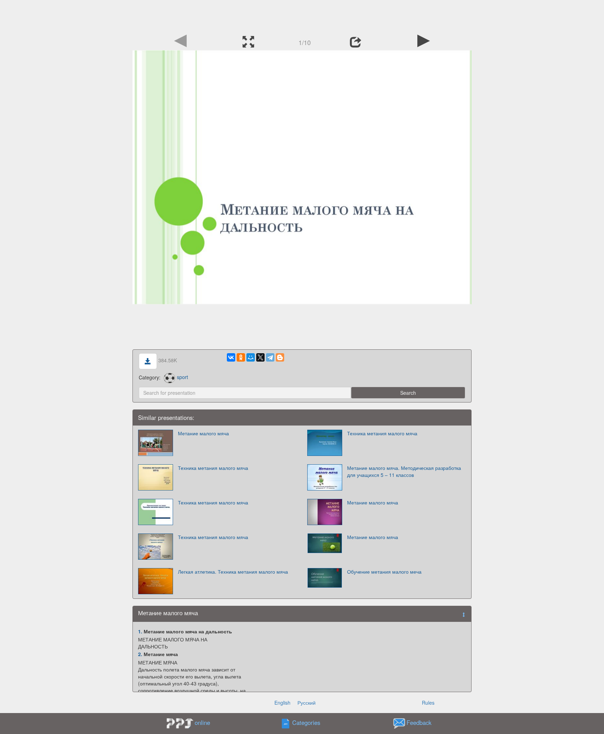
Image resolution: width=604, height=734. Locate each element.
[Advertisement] (302, 15)
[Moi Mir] (250, 357)
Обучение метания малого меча (384, 571)
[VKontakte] (231, 357)
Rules (428, 702)
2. (140, 654)
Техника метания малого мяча (382, 433)
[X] (260, 357)
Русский (306, 702)
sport (182, 376)
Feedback (419, 722)
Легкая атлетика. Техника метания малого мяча (233, 571)
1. (140, 631)
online (202, 722)
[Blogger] (280, 357)
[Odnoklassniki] (241, 357)
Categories (306, 722)
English (282, 702)
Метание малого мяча (203, 433)
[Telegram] (270, 357)
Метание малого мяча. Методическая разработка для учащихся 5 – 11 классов (404, 471)
